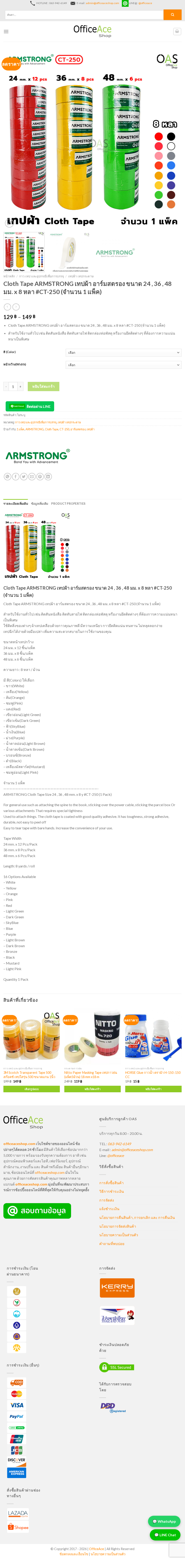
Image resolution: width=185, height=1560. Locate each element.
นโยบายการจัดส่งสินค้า (117, 1226)
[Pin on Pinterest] (40, 476)
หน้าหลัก (9, 276)
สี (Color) (9, 352)
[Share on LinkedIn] (48, 476)
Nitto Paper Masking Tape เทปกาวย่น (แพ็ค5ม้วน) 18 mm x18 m (90, 1075)
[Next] (172, 139)
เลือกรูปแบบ (32, 1089)
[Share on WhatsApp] (7, 476)
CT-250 (64, 429)
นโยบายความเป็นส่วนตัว (118, 1235)
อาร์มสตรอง (78, 429)
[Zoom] (9, 223)
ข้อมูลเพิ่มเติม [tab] (39, 503)
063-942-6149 (119, 1144)
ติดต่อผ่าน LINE (39, 406)
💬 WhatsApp (164, 1522)
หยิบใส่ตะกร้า (43, 386)
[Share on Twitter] (24, 476)
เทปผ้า (91, 429)
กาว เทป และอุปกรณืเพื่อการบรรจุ (41, 276)
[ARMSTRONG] (37, 456)
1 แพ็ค (20, 429)
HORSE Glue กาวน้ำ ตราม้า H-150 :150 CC (152, 1075)
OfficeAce (96, 1549)
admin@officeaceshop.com (102, 3)
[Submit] (173, 14)
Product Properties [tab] (68, 503)
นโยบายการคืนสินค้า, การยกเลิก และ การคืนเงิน (137, 1217)
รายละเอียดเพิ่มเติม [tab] (15, 503)
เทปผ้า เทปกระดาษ (81, 276)
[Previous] (13, 139)
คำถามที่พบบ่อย (111, 1243)
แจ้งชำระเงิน (109, 1208)
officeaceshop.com (50, 1172)
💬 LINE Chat (165, 1536)
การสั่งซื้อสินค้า (111, 1183)
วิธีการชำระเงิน (111, 1191)
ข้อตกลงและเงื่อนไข (74, 1554)
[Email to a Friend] (32, 476)
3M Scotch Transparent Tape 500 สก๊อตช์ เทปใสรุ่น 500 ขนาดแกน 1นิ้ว (29, 1075)
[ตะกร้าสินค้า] (177, 31)
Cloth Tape (51, 429)
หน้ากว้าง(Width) (14, 364)
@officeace (145, 3)
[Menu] (6, 31)
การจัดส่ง (106, 1200)
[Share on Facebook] (15, 476)
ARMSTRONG (34, 429)
